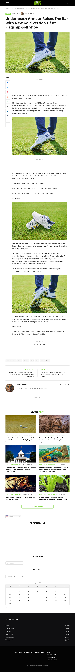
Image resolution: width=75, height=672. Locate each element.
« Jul (6, 607)
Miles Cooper (30, 13)
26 (28, 600)
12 (28, 595)
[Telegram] (7, 120)
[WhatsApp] (7, 101)
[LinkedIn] (7, 111)
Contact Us (28, 653)
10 (10, 595)
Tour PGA (8, 631)
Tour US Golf (9, 634)
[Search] (68, 3)
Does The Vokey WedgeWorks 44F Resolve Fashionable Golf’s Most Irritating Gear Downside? (21, 374)
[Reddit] (7, 97)
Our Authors (39, 653)
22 (56, 598)
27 (37, 600)
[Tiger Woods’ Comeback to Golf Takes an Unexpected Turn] (20, 483)
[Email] (7, 106)
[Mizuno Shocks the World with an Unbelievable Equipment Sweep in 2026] (54, 483)
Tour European (10, 628)
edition (19, 361)
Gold (32, 361)
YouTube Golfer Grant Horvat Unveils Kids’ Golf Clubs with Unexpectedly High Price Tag (20, 440)
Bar (14, 361)
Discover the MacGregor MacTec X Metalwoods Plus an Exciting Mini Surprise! (51, 440)
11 (19, 595)
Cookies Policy (52, 654)
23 (65, 598)
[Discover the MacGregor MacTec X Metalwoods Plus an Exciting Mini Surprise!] (54, 424)
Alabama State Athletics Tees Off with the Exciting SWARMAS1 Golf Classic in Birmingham (20, 470)
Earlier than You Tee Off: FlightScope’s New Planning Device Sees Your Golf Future (52, 374)
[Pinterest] (7, 92)
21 (46, 598)
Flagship (26, 361)
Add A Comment (37, 506)
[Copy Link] (7, 125)
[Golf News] (37, 3)
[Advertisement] (39, 85)
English (11, 516)
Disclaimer (51, 657)
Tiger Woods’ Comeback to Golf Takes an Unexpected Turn (20, 498)
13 (37, 595)
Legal (49, 653)
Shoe (47, 361)
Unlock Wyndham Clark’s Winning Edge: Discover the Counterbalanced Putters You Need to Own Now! (53, 470)
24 (10, 600)
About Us (18, 653)
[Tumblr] (7, 116)
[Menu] (7, 3)
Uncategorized (16, 435)
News (8, 13)
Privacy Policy (52, 660)
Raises (42, 361)
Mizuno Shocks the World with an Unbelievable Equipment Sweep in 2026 (53, 498)
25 (19, 600)
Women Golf (9, 640)
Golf (37, 361)
